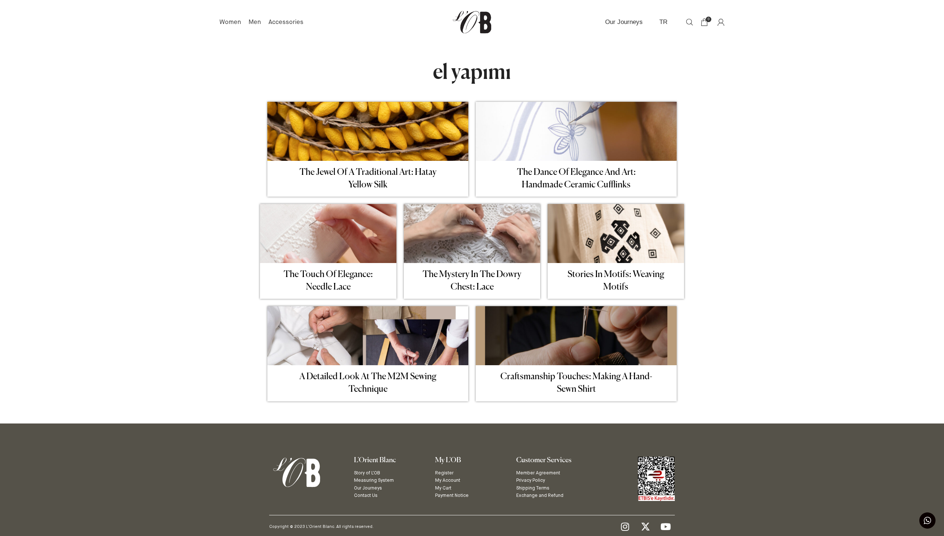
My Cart (443, 488)
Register (444, 473)
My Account (447, 480)
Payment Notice (452, 495)
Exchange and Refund (539, 495)
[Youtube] (665, 527)
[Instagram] (625, 527)
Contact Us (366, 495)
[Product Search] (689, 22)
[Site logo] (472, 21)
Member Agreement (538, 473)
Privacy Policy (530, 480)
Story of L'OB (367, 473)
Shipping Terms (532, 488)
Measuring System (374, 480)
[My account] (721, 22)
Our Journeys (368, 488)
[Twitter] (645, 527)
